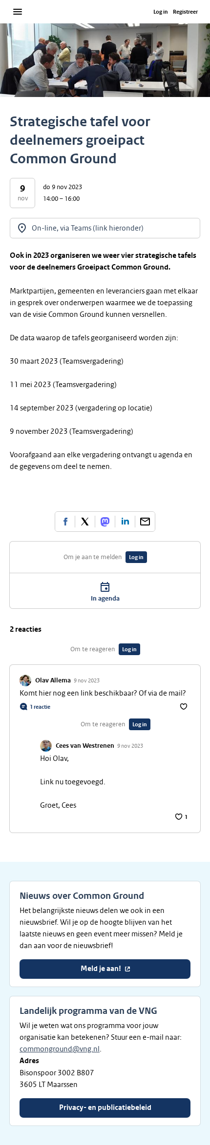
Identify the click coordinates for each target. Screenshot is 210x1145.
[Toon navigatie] (17, 11)
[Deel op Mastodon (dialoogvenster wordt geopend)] (105, 521)
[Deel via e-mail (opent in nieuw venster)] (145, 521)
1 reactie (40, 706)
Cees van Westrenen (85, 746)
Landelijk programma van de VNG (88, 1011)
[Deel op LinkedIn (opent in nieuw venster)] (125, 521)
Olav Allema (53, 680)
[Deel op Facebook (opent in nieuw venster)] (65, 521)
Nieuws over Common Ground (82, 896)
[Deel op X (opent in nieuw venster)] (85, 521)
